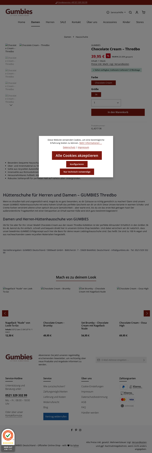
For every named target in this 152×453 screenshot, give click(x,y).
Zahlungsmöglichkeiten (55, 391)
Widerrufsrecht (51, 402)
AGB (83, 402)
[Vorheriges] (5, 313)
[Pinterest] (76, 430)
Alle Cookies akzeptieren (77, 155)
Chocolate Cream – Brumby (53, 324)
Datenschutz (69, 147)
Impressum (87, 391)
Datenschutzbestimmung (94, 397)
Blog (45, 407)
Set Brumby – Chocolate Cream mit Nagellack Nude (94, 325)
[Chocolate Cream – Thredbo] (52, 76)
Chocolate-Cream (103, 82)
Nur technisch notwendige (77, 171)
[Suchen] (130, 12)
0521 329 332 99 (16, 395)
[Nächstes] (11, 105)
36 (96, 94)
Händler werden (90, 412)
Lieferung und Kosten (54, 397)
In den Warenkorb (118, 112)
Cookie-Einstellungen (92, 386)
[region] (45, 76)
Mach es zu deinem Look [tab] (76, 277)
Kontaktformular (13, 415)
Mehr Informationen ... (90, 143)
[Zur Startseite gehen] (19, 12)
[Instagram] (80, 430)
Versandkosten (139, 442)
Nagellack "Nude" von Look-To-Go (17, 324)
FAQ (83, 407)
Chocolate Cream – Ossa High (133, 324)
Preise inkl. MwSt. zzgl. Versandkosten (110, 64)
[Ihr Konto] (137, 12)
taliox (76, 445)
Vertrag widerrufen (56, 416)
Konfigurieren (77, 164)
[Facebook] (72, 430)
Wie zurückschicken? (54, 386)
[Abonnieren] (144, 360)
